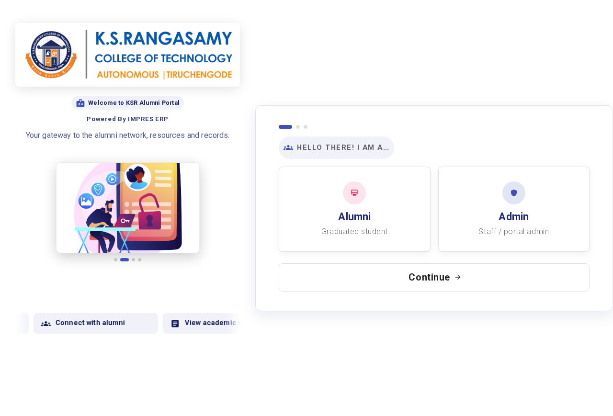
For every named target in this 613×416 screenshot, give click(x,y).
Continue (429, 277)
